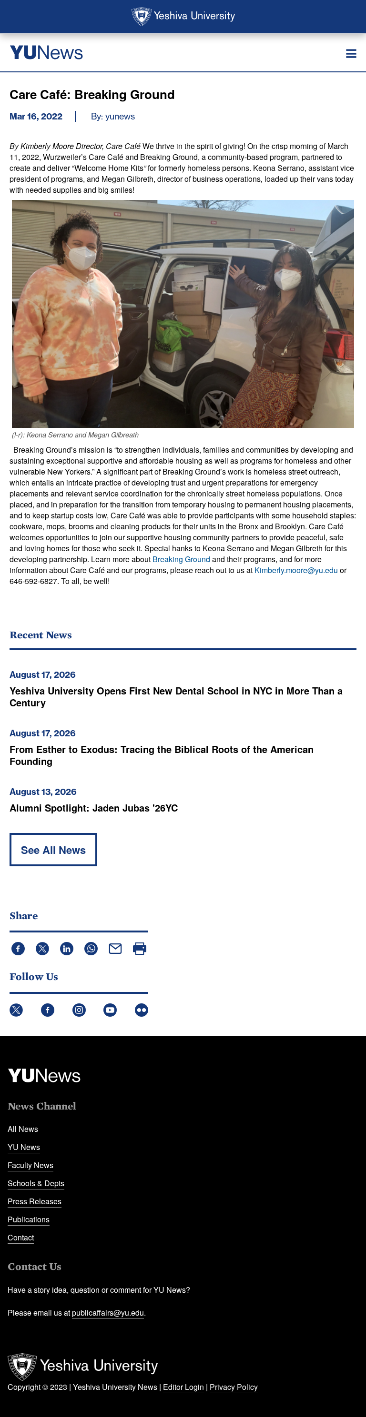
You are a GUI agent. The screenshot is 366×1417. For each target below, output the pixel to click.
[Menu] (351, 54)
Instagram (79, 1010)
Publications (29, 1219)
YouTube (110, 1010)
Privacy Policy (234, 1386)
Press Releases (34, 1201)
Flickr (141, 1010)
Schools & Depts (36, 1183)
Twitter (16, 1010)
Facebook (47, 1010)
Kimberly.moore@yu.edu (296, 570)
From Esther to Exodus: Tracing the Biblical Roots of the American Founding (162, 755)
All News (23, 1128)
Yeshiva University (183, 16)
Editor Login (183, 1386)
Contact (21, 1237)
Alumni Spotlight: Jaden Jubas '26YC (94, 807)
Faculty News (30, 1164)
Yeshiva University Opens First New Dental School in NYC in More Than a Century (176, 696)
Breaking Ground (181, 559)
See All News (53, 849)
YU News (24, 1146)
